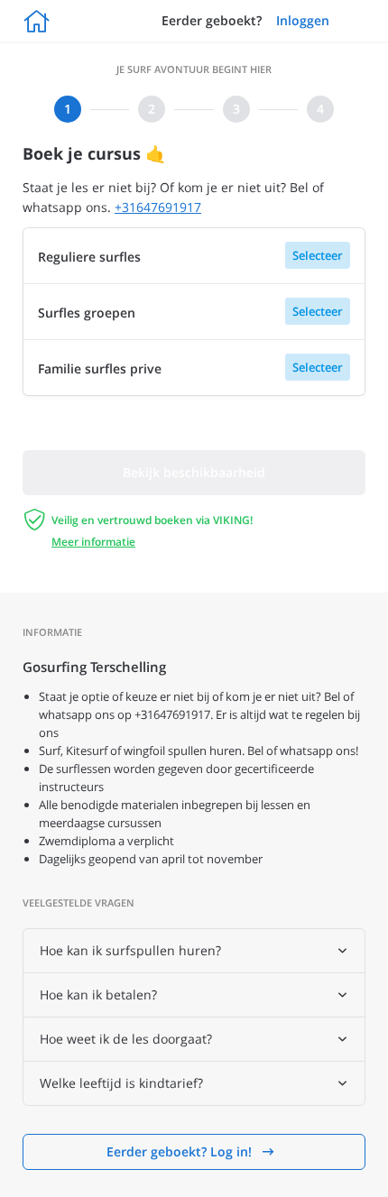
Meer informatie (93, 541)
